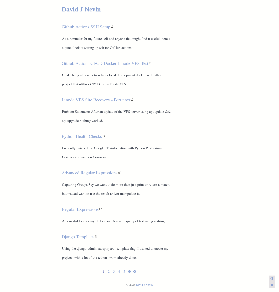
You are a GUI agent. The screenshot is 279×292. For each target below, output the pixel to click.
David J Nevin (81, 9)
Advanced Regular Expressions (90, 172)
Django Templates (78, 236)
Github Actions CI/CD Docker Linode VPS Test (105, 63)
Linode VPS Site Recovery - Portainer (96, 100)
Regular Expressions (80, 209)
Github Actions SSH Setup (86, 27)
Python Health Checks (82, 136)
